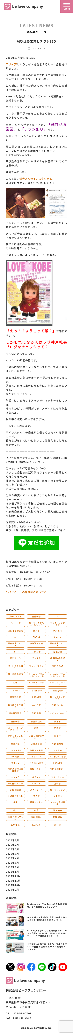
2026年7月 (12, 845)
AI (57, 616)
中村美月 (57, 630)
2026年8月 (12, 840)
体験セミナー (36, 769)
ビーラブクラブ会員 (57, 697)
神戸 (15, 810)
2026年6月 (12, 849)
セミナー (57, 750)
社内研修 (15, 721)
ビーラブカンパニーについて (36, 623)
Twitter (15, 690)
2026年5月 (12, 854)
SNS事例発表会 (15, 630)
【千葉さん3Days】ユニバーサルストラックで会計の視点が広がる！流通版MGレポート (47, 946)
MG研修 (15, 756)
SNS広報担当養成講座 (15, 770)
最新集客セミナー (15, 644)
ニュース (15, 651)
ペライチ (36, 657)
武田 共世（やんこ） (15, 817)
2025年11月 (13, 880)
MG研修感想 (15, 713)
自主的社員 (36, 721)
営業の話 (15, 744)
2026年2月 (12, 867)
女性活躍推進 (36, 643)
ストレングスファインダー (15, 728)
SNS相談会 (15, 789)
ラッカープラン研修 (57, 623)
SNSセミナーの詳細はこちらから (26, 592)
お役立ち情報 (36, 750)
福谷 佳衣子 (36, 816)
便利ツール (15, 657)
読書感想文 (15, 696)
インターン (15, 622)
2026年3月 (12, 862)
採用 (15, 802)
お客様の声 (36, 744)
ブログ (36, 795)
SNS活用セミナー (57, 770)
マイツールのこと (57, 714)
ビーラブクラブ (57, 789)
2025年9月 (12, 889)
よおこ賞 (36, 705)
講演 (36, 727)
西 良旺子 (57, 810)
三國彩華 (36, 651)
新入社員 (36, 824)
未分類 (57, 824)
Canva (57, 637)
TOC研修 (36, 696)
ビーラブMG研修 (57, 756)
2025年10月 (13, 885)
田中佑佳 (15, 824)
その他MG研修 (36, 762)
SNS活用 (36, 713)
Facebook (36, 690)
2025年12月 (13, 876)
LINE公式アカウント (36, 736)
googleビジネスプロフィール (57, 675)
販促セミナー (36, 802)
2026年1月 (12, 871)
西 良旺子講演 (15, 674)
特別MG (15, 762)
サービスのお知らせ (15, 667)
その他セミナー (15, 783)
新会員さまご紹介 (15, 706)
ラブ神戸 (11, 64)
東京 (36, 810)
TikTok (36, 637)
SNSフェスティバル (57, 683)
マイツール (36, 756)
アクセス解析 (15, 750)
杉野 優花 (57, 816)
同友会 (57, 735)
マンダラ (15, 777)
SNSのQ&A (57, 666)
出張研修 (36, 616)
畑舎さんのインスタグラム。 (37, 178)
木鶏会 (57, 727)
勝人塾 (36, 630)
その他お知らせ (15, 795)
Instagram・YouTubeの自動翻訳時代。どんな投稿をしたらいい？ (47, 905)
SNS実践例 (57, 744)
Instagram (57, 690)
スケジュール (36, 789)
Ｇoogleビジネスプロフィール (36, 675)
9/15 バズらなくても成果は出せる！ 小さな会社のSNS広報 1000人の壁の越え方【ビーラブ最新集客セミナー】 (47, 933)
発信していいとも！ (15, 736)
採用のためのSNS (58, 658)
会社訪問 (57, 651)
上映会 (57, 783)
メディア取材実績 (57, 803)
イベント (36, 783)
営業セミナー (57, 777)
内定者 (57, 721)
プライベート (15, 616)
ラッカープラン (36, 666)
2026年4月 (12, 858)
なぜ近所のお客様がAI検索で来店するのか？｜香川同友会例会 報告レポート (47, 918)
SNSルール (57, 705)
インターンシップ (36, 683)
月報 (15, 682)
